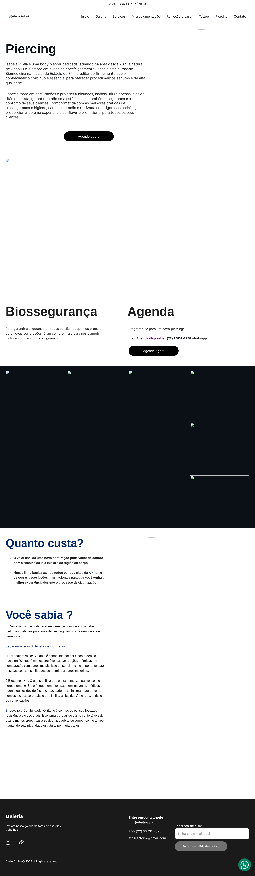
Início (85, 16)
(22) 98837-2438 (179, 338)
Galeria (101, 16)
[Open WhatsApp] (244, 864)
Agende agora (88, 136)
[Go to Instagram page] (8, 842)
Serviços (119, 16)
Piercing (221, 16)
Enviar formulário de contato (201, 846)
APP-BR (94, 572)
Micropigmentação (146, 16)
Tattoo (204, 16)
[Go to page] (21, 842)
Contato (240, 16)
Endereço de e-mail (189, 826)
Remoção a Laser (180, 16)
